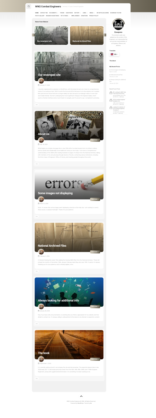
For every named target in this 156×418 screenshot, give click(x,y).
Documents (53, 12)
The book (43, 353)
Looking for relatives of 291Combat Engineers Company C (119, 108)
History (76, 12)
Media (91, 12)
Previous (33, 35)
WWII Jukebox (75, 15)
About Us (43, 134)
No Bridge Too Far (115, 12)
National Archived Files (76, 27)
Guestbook (69, 12)
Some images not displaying (55, 193)
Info (37, 104)
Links (84, 12)
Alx (91, 403)
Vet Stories (64, 15)
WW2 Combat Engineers (48, 6)
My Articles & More (103, 12)
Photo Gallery (39, 15)
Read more (95, 81)
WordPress (81, 403)
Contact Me (44, 12)
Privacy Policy (93, 15)
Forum (62, 12)
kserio (115, 113)
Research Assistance (52, 15)
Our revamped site (40, 27)
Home (37, 12)
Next (104, 35)
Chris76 (116, 96)
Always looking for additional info (58, 300)
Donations (84, 15)
